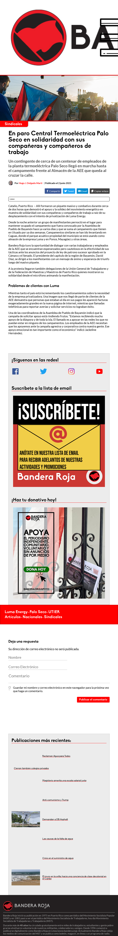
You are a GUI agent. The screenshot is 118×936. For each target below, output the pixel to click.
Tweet (70, 191)
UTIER (54, 612)
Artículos (13, 617)
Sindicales (13, 124)
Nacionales (32, 617)
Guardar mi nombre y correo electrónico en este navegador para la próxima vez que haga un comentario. (61, 689)
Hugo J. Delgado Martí (30, 183)
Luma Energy (16, 612)
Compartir (54, 191)
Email (84, 191)
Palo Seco (38, 612)
